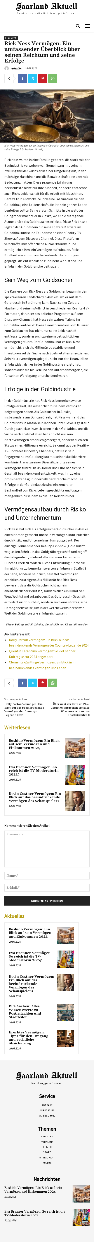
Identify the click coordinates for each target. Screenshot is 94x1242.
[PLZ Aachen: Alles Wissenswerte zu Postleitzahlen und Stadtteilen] (65, 1012)
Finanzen (11, 38)
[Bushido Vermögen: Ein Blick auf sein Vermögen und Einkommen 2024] (75, 748)
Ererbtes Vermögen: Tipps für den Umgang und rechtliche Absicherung (28, 1037)
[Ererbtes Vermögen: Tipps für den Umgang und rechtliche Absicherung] (65, 1038)
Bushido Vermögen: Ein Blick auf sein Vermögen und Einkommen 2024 (34, 744)
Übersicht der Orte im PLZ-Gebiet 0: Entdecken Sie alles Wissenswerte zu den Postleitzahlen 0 (70, 709)
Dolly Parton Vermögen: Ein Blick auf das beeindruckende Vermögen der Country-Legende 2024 (24, 709)
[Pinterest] (42, 78)
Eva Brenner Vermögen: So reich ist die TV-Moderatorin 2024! (34, 771)
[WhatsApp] (52, 78)
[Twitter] (32, 78)
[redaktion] (7, 68)
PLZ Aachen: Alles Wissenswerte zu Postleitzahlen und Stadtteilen (25, 1011)
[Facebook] (22, 78)
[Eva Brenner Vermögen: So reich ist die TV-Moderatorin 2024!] (75, 775)
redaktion (16, 68)
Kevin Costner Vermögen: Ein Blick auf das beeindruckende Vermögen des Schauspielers (35, 797)
